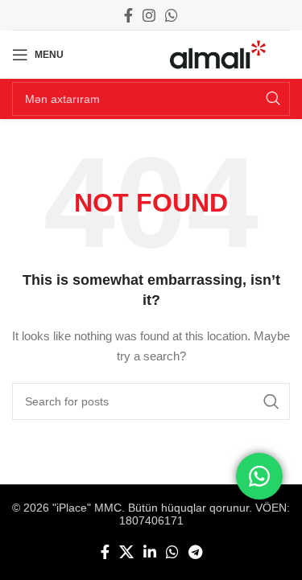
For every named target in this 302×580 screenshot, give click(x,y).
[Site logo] (218, 53)
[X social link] (126, 552)
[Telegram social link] (195, 552)
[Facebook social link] (128, 15)
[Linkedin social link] (150, 552)
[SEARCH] (273, 99)
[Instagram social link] (149, 15)
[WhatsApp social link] (171, 15)
